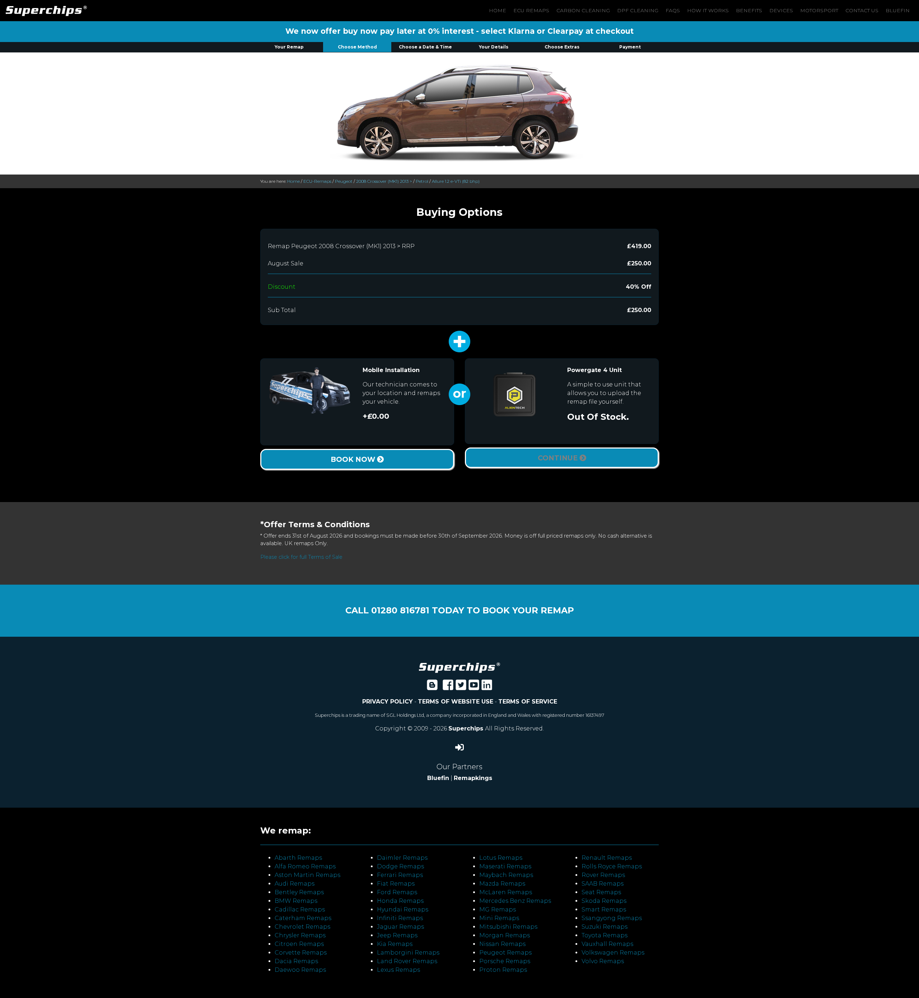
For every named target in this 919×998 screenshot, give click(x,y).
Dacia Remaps (296, 961)
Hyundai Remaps (402, 909)
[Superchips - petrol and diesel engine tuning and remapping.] (459, 667)
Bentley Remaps (299, 892)
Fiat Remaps (396, 883)
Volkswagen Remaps (613, 952)
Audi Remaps (294, 883)
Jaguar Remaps (400, 926)
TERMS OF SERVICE (527, 701)
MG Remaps (497, 909)
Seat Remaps (601, 892)
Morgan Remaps (504, 935)
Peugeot (344, 181)
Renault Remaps (607, 857)
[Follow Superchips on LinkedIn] (487, 687)
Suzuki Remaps (605, 926)
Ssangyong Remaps (612, 918)
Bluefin (898, 10)
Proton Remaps (503, 969)
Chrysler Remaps (300, 935)
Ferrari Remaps (400, 875)
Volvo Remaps (603, 961)
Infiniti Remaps (400, 918)
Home (497, 10)
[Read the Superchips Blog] (432, 687)
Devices (781, 10)
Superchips (466, 728)
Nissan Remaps (502, 944)
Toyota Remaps (605, 935)
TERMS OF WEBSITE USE (455, 701)
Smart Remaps (604, 909)
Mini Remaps (499, 918)
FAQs (673, 10)
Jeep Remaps (397, 935)
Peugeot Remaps (505, 952)
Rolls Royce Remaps (612, 866)
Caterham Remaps (303, 918)
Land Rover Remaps (407, 961)
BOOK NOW (354, 459)
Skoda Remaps (604, 900)
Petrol (422, 181)
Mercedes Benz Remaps (515, 900)
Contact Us (861, 10)
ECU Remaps (531, 10)
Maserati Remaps (505, 866)
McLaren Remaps (505, 892)
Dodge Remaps (400, 866)
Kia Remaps (394, 944)
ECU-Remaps (317, 181)
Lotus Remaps (500, 857)
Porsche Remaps (504, 961)
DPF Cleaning (637, 10)
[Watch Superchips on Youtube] (474, 687)
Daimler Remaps (402, 857)
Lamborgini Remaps (408, 952)
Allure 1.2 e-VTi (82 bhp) (456, 181)
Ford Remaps (397, 892)
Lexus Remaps (398, 969)
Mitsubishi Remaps (508, 926)
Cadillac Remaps (300, 909)
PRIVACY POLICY (387, 701)
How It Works (708, 10)
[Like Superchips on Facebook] (448, 687)
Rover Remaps (603, 875)
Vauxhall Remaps (607, 944)
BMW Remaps (296, 900)
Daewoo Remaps (300, 969)
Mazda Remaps (502, 883)
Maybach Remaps (506, 875)
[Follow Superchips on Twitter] (461, 687)
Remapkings (473, 778)
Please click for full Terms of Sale (301, 557)
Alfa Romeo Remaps (305, 866)
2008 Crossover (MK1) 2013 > (384, 181)
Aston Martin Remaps (307, 875)
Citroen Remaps (299, 944)
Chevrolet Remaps (302, 926)
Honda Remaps (400, 900)
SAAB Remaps (603, 883)
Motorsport (819, 10)
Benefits (749, 10)
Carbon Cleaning (583, 10)
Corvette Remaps (301, 952)
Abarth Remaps (298, 857)
